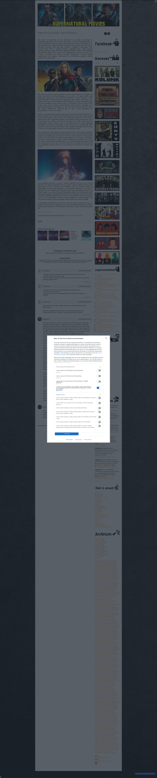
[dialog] (78, 389)
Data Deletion (69, 439)
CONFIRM (67, 433)
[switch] (99, 370)
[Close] (106, 338)
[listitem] (78, 367)
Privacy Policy (87, 439)
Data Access (78, 439)
